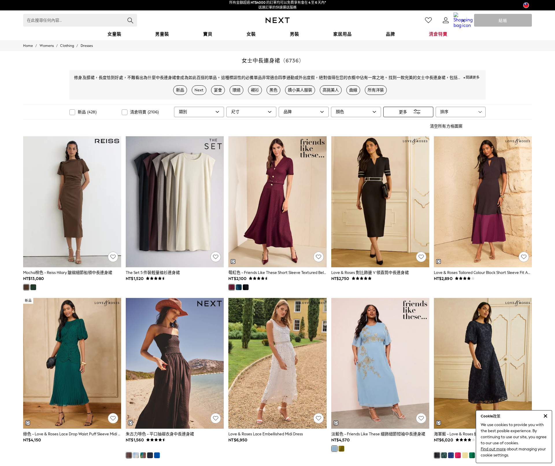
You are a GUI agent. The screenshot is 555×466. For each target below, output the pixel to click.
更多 (403, 111)
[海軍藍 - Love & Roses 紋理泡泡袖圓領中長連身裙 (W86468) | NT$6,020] (483, 363)
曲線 (353, 90)
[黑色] (246, 287)
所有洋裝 (376, 90)
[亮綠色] (472, 455)
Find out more (493, 449)
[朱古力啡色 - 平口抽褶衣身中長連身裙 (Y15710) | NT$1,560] (175, 363)
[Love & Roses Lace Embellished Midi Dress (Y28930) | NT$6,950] (277, 363)
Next (199, 90)
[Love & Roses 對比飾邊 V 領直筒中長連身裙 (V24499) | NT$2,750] (380, 201)
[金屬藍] (157, 455)
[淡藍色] (334, 449)
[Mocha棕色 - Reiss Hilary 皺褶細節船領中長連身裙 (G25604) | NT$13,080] (72, 201)
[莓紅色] (231, 287)
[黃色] (465, 455)
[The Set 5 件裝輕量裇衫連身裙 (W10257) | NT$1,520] (175, 201)
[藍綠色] (33, 287)
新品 (180, 90)
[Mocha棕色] (26, 287)
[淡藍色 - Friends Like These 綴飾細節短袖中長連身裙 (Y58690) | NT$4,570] (380, 363)
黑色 (273, 90)
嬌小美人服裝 (300, 90)
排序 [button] (444, 111)
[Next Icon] (278, 20)
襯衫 (255, 90)
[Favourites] (428, 20)
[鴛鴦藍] (239, 287)
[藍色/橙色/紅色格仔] (143, 455)
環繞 (236, 90)
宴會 (218, 90)
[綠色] (341, 449)
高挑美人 (331, 90)
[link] (445, 20)
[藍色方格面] (136, 455)
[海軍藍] (150, 455)
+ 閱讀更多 (471, 76)
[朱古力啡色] (129, 455)
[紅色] (458, 455)
